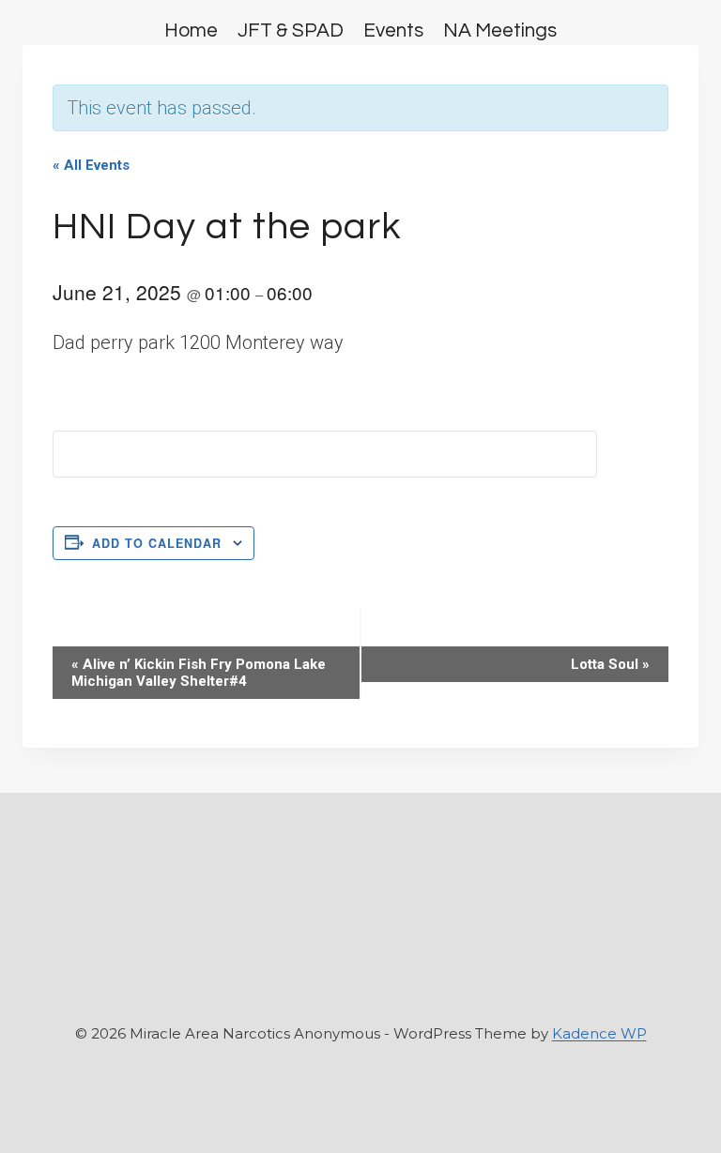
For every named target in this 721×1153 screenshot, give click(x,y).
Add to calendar (157, 543)
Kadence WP (599, 1033)
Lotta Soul (610, 664)
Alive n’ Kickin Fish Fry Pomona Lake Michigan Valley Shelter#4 (198, 673)
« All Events (91, 165)
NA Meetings (500, 30)
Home (191, 30)
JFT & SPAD (291, 30)
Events (393, 30)
